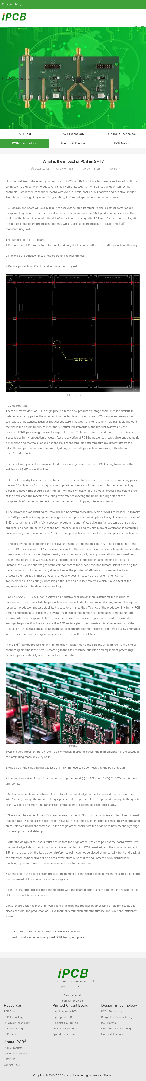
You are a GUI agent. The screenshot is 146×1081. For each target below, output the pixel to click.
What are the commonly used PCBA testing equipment (52, 937)
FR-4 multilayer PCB (64, 1028)
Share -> (115, 169)
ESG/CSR (9, 1059)
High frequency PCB (64, 1011)
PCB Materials (109, 1023)
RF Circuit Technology (121, 134)
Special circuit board (64, 1034)
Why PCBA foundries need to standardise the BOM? (50, 931)
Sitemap (108, 1075)
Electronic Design (73, 143)
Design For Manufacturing (116, 1017)
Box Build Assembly (15, 1053)
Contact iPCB (12, 1065)
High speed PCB (62, 1017)
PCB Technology (73, 134)
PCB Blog (9, 1011)
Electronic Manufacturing (116, 1028)
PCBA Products (13, 1048)
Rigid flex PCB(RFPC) (65, 1023)
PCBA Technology (24, 143)
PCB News (121, 143)
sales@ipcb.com (73, 1000)
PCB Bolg (24, 134)
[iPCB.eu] (14, 16)
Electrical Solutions (112, 1034)
